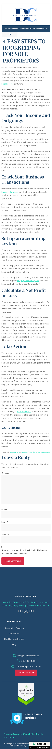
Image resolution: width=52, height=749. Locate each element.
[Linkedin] (31, 611)
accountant (15, 452)
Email (4, 522)
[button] (10, 34)
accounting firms (29, 452)
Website (5, 534)
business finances (9, 192)
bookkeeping (7, 83)
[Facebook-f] (20, 611)
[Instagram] (26, 611)
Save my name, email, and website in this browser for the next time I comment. (24, 552)
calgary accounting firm (28, 280)
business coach (24, 411)
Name (5, 509)
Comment (6, 473)
